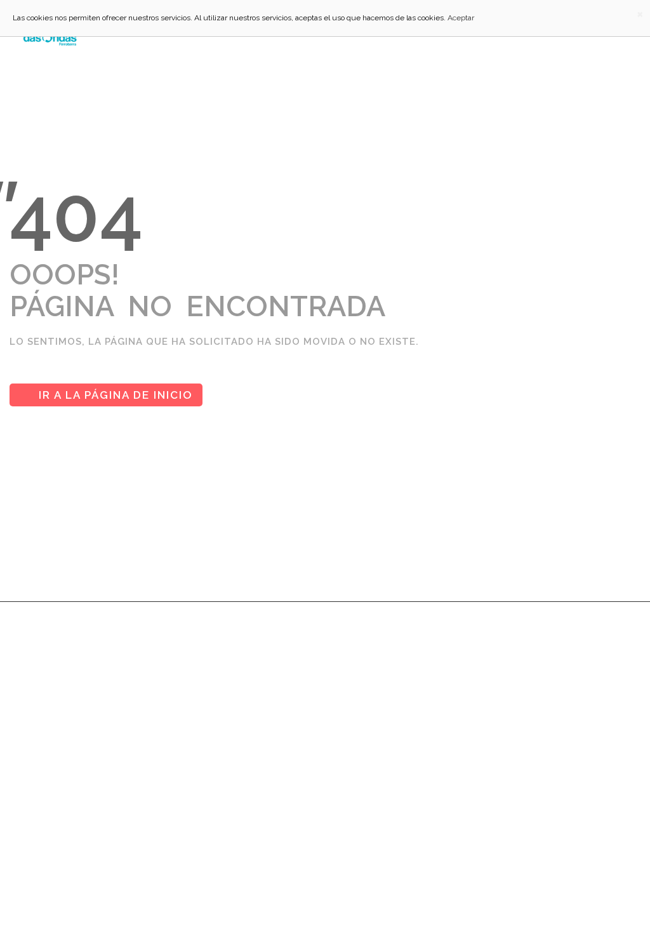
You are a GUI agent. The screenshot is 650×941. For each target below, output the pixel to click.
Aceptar (461, 17)
